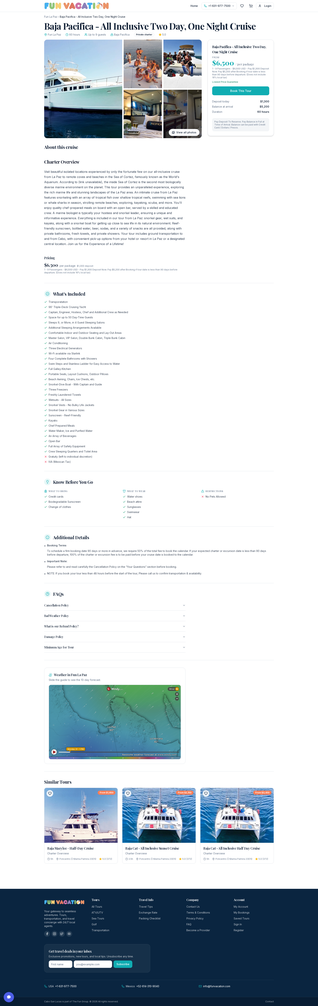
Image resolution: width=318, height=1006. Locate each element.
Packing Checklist (149, 918)
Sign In (238, 924)
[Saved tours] (242, 6)
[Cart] (251, 6)
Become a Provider (198, 930)
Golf (94, 924)
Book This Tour (240, 91)
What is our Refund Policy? (61, 626)
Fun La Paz (50, 16)
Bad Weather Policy (56, 616)
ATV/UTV (97, 912)
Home (194, 5)
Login (267, 5)
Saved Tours (241, 918)
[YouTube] (69, 934)
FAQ (188, 924)
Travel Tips (146, 906)
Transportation (100, 930)
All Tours (97, 906)
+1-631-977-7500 (66, 986)
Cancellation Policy (56, 605)
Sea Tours (98, 918)
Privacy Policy (195, 918)
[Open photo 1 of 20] (83, 89)
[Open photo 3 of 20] (182, 64)
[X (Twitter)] (62, 934)
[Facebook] (47, 934)
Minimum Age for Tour (59, 647)
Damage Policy (53, 637)
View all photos (186, 132)
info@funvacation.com (216, 986)
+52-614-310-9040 (147, 986)
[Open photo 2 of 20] (143, 64)
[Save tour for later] (50, 793)
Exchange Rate (148, 912)
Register (239, 930)
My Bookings (242, 912)
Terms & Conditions (198, 912)
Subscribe (122, 964)
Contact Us (193, 906)
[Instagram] (54, 934)
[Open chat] (9, 997)
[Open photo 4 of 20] (143, 114)
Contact (269, 1001)
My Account (241, 906)
